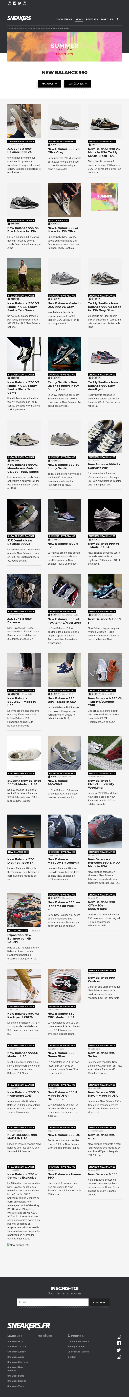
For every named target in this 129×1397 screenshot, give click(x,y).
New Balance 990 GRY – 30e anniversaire (101, 905)
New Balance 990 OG (64, 1135)
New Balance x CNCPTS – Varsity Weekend (101, 784)
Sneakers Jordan (16, 1346)
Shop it (55, 144)
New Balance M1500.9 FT (104, 620)
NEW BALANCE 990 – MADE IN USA (23, 1136)
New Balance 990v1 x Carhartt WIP (104, 466)
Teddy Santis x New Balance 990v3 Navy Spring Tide (63, 386)
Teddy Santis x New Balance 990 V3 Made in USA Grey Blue (104, 307)
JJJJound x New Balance (19, 620)
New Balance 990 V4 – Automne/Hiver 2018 (64, 620)
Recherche (118, 19)
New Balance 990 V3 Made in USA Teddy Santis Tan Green (23, 307)
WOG (11, 1209)
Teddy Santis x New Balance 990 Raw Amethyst (103, 386)
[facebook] (14, 3)
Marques (107, 19)
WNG (11, 1212)
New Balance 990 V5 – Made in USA (104, 545)
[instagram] (9, 3)
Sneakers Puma (15, 1376)
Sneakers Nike (15, 1341)
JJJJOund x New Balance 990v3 (19, 542)
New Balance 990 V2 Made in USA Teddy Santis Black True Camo (23, 387)
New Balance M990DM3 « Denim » (63, 861)
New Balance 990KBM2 (58, 782)
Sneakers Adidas (16, 1351)
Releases (92, 19)
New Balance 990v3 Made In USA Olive (63, 229)
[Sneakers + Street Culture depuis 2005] (28, 1326)
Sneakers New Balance (37, 28)
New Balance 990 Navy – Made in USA (103, 1094)
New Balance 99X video (101, 1136)
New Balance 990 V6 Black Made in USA (23, 229)
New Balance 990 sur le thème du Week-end (64, 906)
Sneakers (11, 28)
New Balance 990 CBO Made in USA (61, 1015)
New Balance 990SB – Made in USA (24, 1054)
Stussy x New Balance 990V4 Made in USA (24, 782)
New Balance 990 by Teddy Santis (63, 466)
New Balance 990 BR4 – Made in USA (62, 700)
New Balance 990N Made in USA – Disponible (62, 1096)
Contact (72, 1357)
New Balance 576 (17, 931)
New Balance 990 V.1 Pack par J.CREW (23, 1015)
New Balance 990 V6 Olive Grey (64, 150)
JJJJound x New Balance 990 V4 (19, 150)
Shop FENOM (64, 19)
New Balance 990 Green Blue (61, 1054)
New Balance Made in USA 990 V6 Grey (64, 305)
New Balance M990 (103, 1174)
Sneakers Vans (15, 1386)
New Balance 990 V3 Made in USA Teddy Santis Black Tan (104, 152)
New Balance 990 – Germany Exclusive (22, 1175)
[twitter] (19, 3)
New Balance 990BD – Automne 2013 (23, 1094)
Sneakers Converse (18, 1362)
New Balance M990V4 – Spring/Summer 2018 (105, 702)
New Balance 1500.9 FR (63, 545)
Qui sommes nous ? (78, 1341)
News (79, 19)
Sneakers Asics (15, 1357)
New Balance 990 (58, 220)
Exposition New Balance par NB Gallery (19, 938)
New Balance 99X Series (101, 1054)
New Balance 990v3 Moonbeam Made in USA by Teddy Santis (23, 468)
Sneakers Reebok (16, 1381)
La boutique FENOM (78, 1351)
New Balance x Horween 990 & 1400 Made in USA (104, 863)
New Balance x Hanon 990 (64, 1175)
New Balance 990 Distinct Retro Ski (20, 861)
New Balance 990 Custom (101, 979)
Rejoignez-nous (76, 1346)
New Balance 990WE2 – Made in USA (21, 702)
